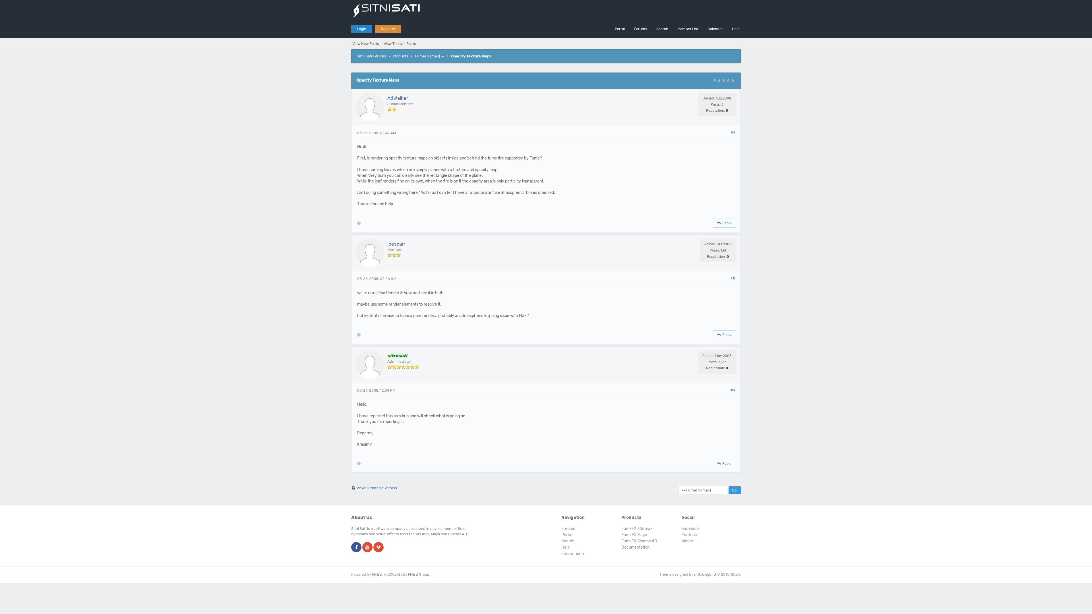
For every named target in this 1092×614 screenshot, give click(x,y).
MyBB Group (418, 574)
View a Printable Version (377, 488)
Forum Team (572, 553)
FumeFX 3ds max (637, 528)
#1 (733, 132)
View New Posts (365, 44)
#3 (733, 390)
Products (400, 56)
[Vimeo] (378, 547)
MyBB (377, 574)
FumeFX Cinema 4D (639, 541)
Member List (687, 29)
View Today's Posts (400, 44)
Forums (640, 29)
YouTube (689, 534)
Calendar (715, 29)
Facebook (691, 528)
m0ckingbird (705, 574)
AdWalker (397, 98)
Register (388, 29)
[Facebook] (356, 547)
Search (662, 29)
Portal (620, 29)
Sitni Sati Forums (371, 56)
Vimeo (687, 541)
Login (361, 29)
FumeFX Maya (634, 534)
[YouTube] (367, 547)
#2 (733, 278)
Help (736, 29)
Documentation (635, 547)
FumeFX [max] (427, 56)
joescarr (396, 244)
